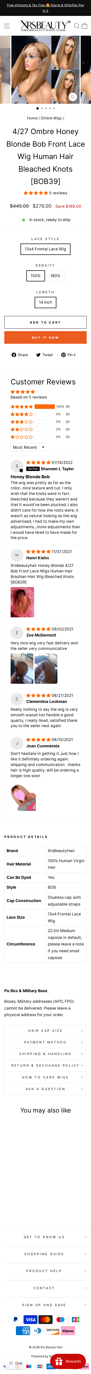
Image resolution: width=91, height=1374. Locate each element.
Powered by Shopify (45, 1356)
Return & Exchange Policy (45, 1065)
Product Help (44, 1271)
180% (55, 275)
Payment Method (45, 1042)
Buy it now (45, 337)
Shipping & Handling (45, 1054)
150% (36, 275)
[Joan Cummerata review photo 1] (23, 796)
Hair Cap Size (45, 1031)
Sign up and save (44, 1305)
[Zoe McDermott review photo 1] (22, 668)
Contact (44, 1288)
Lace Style (45, 239)
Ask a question (45, 1089)
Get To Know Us (44, 1237)
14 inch (45, 302)
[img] (39, 462)
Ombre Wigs (51, 118)
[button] (36, 193)
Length (45, 292)
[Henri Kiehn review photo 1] (22, 602)
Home (32, 118)
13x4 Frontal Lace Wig (45, 249)
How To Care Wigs (45, 1077)
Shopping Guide (44, 1254)
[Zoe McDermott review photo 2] (46, 668)
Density (45, 265)
